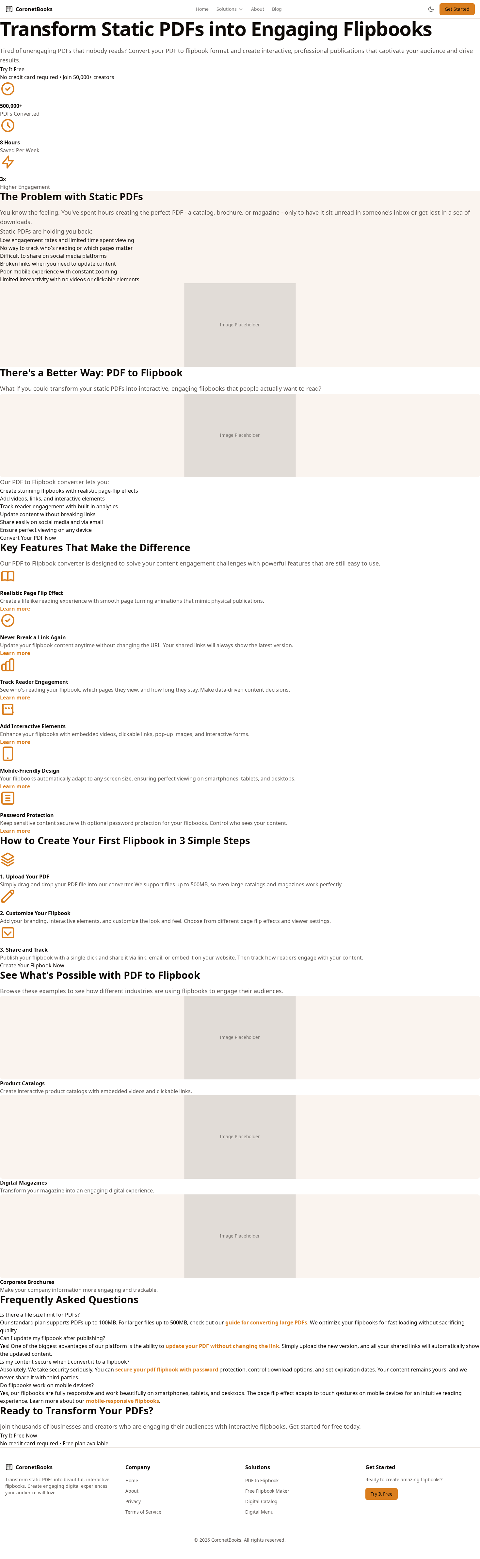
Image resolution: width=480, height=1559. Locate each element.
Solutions (226, 9)
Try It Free (12, 69)
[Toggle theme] (431, 9)
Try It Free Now (18, 1435)
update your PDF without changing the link (222, 1346)
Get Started (457, 9)
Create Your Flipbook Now (32, 965)
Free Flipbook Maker (267, 1491)
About (257, 9)
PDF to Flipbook (262, 1480)
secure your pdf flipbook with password (166, 1369)
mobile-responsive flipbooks (122, 1400)
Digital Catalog (261, 1501)
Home (202, 9)
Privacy (133, 1501)
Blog (277, 9)
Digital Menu (259, 1512)
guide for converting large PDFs (266, 1322)
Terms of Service (143, 1512)
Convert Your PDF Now (28, 537)
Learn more (15, 608)
